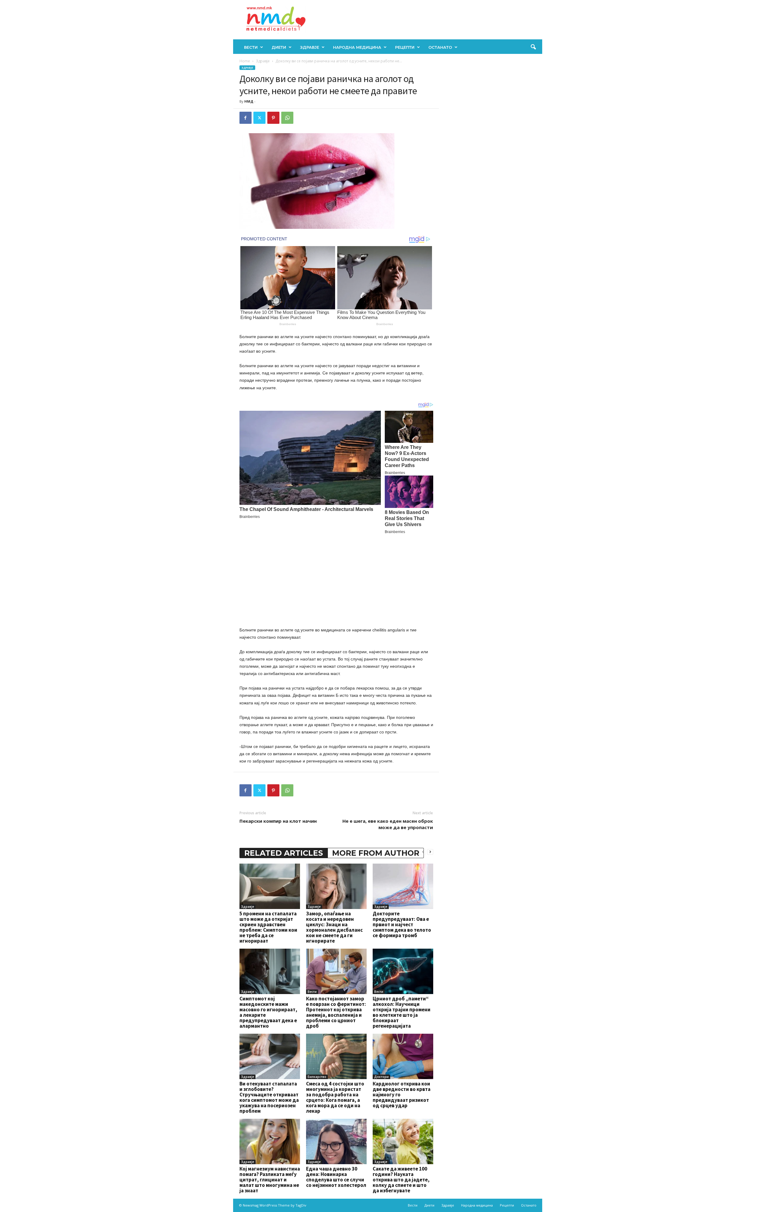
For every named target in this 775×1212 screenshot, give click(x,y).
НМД (248, 101)
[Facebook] (245, 118)
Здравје (309, 47)
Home (244, 61)
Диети (279, 47)
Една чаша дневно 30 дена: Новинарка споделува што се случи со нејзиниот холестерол (336, 1176)
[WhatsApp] (287, 118)
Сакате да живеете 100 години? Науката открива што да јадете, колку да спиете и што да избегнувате (401, 1179)
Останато (440, 47)
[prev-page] (423, 851)
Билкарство (317, 1077)
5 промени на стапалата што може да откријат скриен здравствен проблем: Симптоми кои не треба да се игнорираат (268, 927)
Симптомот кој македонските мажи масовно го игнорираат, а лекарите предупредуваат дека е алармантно (268, 1012)
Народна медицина (357, 47)
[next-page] (430, 851)
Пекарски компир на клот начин (278, 821)
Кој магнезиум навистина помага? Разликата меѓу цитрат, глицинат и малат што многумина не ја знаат (269, 1179)
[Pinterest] (273, 118)
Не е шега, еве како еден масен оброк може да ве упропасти (387, 824)
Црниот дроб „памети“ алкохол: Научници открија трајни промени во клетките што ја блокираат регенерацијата (401, 1012)
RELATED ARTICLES (283, 853)
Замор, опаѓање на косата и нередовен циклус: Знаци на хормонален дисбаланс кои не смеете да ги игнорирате (334, 927)
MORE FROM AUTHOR (375, 853)
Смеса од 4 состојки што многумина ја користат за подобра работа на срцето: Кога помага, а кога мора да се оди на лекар (335, 1097)
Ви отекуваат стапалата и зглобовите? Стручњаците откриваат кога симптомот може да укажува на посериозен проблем (269, 1097)
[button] (533, 47)
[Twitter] (259, 118)
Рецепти (404, 47)
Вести (251, 47)
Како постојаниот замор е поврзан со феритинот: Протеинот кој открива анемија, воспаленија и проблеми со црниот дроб (336, 1012)
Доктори (381, 1077)
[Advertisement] (336, 579)
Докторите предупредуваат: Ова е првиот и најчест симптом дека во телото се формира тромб (402, 924)
